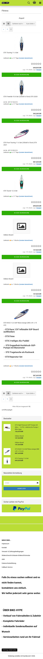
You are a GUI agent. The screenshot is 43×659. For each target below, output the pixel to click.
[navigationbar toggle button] (40, 3)
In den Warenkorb (21, 74)
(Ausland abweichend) (26, 58)
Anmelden (21, 488)
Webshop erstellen (14, 656)
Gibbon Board (8, 235)
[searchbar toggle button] (29, 3)
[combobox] (18, 24)
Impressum (5, 544)
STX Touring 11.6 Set (10, 53)
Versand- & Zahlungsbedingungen (13, 551)
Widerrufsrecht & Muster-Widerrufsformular (16, 555)
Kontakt (4, 547)
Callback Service (7, 567)
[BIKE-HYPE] (4, 3)
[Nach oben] (36, 655)
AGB (3, 559)
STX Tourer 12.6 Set (10, 191)
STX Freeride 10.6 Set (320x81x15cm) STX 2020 (20, 96)
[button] (4, 24)
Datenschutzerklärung (9, 563)
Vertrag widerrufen (9, 650)
